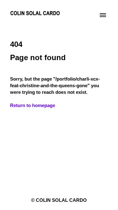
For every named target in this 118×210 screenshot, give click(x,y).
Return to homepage (32, 105)
